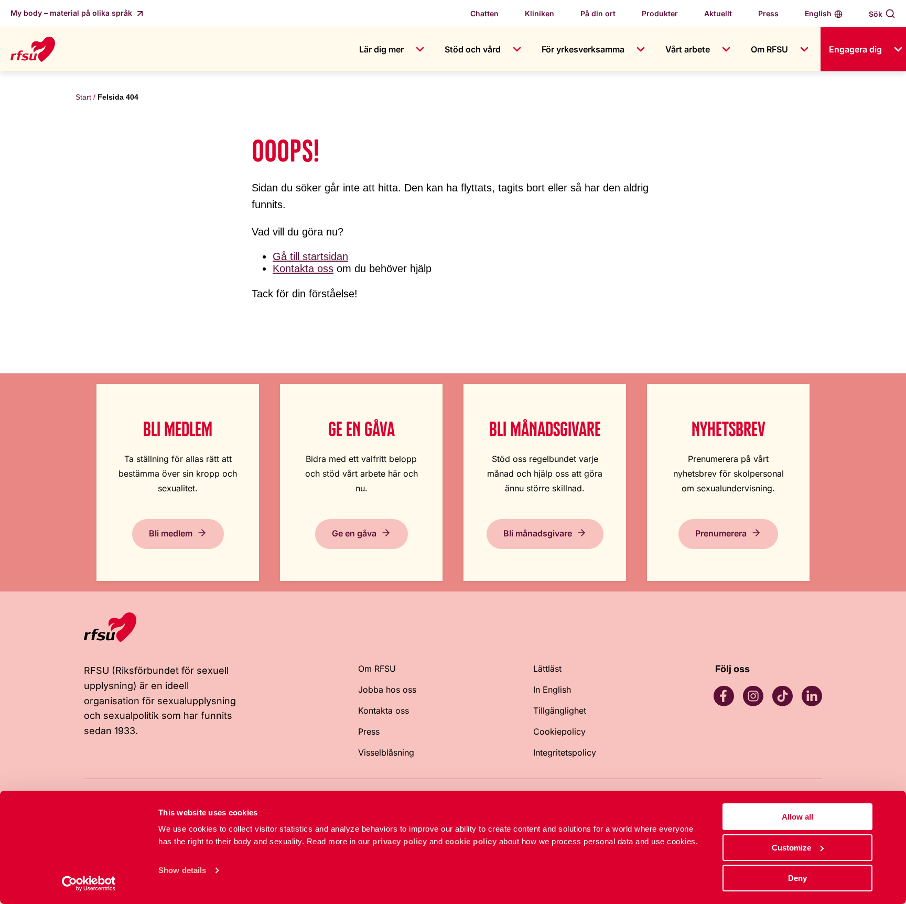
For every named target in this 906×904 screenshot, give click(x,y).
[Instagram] (752, 695)
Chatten (484, 13)
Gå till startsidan (310, 256)
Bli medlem (170, 533)
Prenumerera (721, 533)
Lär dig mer (381, 49)
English (818, 13)
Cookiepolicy (559, 731)
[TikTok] (782, 695)
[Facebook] (723, 695)
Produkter (660, 13)
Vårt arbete (687, 49)
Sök (875, 13)
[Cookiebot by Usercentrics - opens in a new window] (89, 883)
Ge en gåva (354, 533)
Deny (797, 878)
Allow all (797, 816)
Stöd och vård (473, 49)
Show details (182, 870)
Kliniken (539, 13)
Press (768, 13)
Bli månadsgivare (537, 533)
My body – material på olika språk (72, 12)
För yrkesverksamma (583, 49)
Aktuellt (718, 13)
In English (552, 689)
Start (83, 97)
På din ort (598, 13)
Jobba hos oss (387, 689)
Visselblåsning (386, 752)
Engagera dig (855, 49)
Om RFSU (769, 49)
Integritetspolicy (564, 752)
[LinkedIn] (811, 695)
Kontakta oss (303, 268)
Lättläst (547, 668)
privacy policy (399, 841)
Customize (791, 847)
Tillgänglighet (559, 710)
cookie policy (471, 841)
